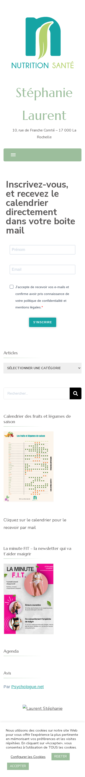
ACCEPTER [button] (18, 766)
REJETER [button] (60, 756)
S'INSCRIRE (42, 322)
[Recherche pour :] (37, 393)
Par (24, 686)
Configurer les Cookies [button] (28, 757)
